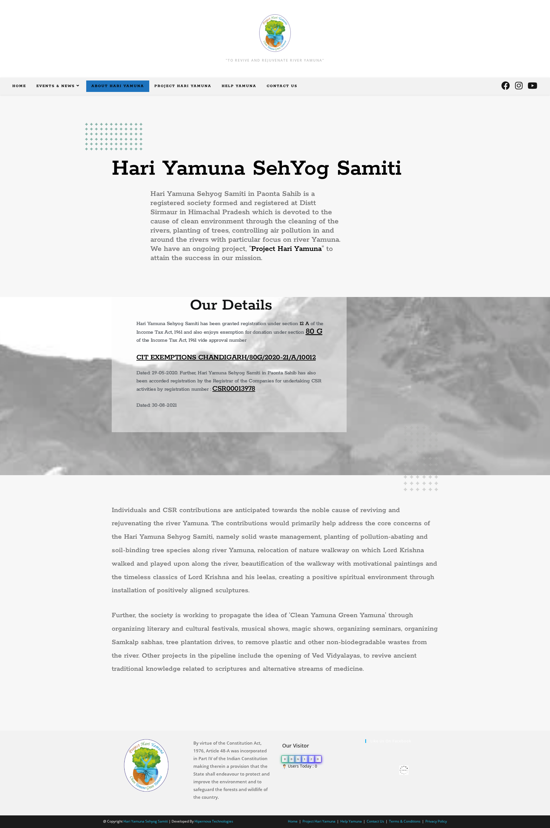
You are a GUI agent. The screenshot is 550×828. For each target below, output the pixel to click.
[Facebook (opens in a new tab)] (505, 85)
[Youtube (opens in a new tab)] (532, 85)
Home (293, 821)
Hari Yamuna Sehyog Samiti (145, 821)
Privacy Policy (436, 821)
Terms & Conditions (405, 821)
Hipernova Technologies (214, 821)
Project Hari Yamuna (286, 248)
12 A (304, 323)
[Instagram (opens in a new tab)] (519, 85)
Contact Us (375, 821)
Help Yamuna (351, 821)
